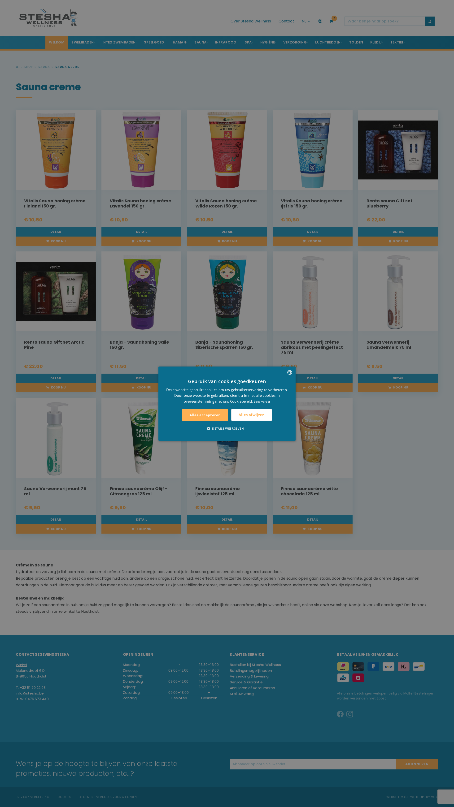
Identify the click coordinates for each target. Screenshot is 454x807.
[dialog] (227, 403)
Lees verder (262, 402)
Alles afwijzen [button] (252, 414)
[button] (227, 428)
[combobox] (289, 372)
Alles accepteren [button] (205, 415)
